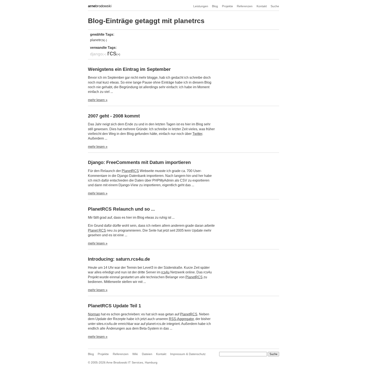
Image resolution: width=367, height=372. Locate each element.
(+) (104, 54)
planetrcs (97, 40)
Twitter (197, 134)
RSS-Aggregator (181, 319)
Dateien (147, 354)
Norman (94, 314)
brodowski (100, 6)
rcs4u (165, 272)
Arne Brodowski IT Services (124, 362)
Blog (215, 6)
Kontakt (262, 6)
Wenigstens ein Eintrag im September (129, 69)
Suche (275, 6)
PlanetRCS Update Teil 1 (114, 305)
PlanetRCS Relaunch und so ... (121, 209)
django (96, 54)
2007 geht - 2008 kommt (114, 116)
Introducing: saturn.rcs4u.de (119, 259)
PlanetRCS (130, 171)
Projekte (227, 6)
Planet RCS (97, 230)
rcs (111, 53)
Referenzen (245, 6)
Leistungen (200, 6)
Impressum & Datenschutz (188, 354)
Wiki (135, 354)
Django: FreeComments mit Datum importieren (139, 162)
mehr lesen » (97, 100)
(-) (105, 40)
